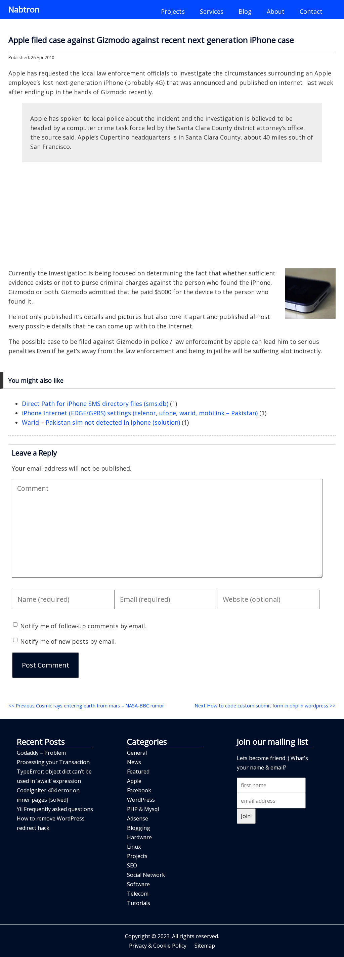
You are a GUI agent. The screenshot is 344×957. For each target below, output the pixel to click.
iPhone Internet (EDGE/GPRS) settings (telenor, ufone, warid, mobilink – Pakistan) (140, 413)
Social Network (146, 875)
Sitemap (205, 945)
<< (86, 705)
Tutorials (138, 903)
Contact (311, 11)
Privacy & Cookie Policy (157, 945)
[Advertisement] (172, 215)
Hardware (139, 837)
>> (265, 705)
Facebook (139, 790)
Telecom (137, 893)
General (137, 752)
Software (138, 884)
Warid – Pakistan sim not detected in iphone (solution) (101, 422)
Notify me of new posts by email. (68, 641)
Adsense (137, 818)
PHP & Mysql (143, 809)
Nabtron (24, 9)
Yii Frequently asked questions (55, 809)
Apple (134, 781)
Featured (138, 771)
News (134, 762)
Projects (173, 11)
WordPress (141, 799)
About (276, 11)
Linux (134, 846)
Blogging (138, 828)
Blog (245, 11)
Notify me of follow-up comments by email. (83, 626)
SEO (132, 865)
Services (211, 11)
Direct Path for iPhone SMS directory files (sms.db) (95, 404)
